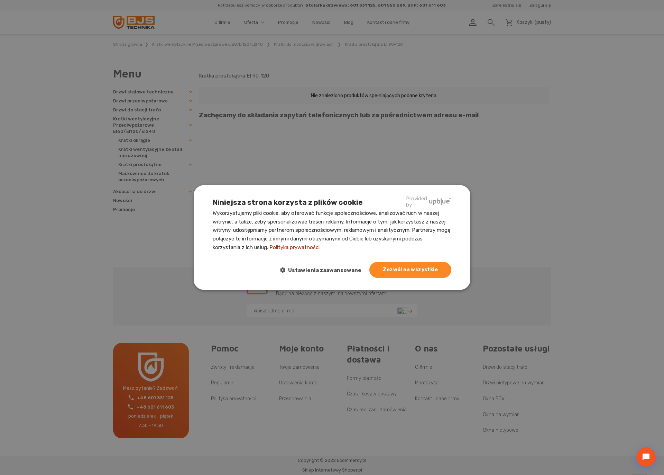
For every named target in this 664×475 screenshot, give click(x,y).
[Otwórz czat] (646, 457)
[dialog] (332, 237)
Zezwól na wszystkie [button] (410, 270)
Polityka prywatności (294, 247)
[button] (323, 270)
